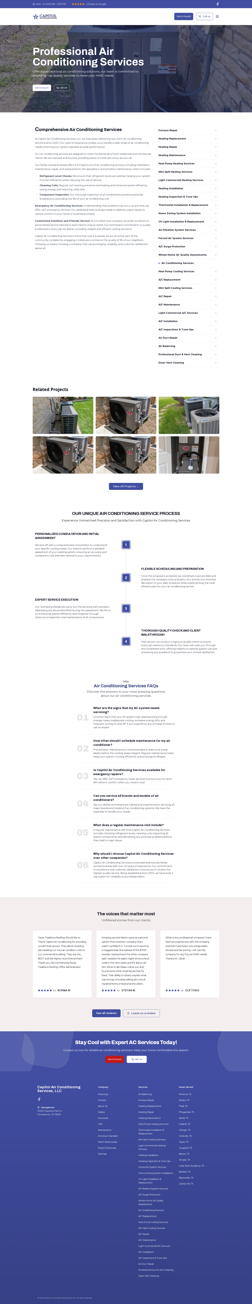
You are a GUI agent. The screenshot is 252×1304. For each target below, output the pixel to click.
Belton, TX (184, 1154)
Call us (206, 16)
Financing (103, 1094)
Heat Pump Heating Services (153, 1124)
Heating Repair (146, 1112)
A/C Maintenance (147, 1240)
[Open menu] (217, 17)
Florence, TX (185, 1094)
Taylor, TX (183, 1142)
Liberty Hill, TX (186, 1183)
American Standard (108, 1136)
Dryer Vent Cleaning (148, 1276)
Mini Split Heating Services (152, 1139)
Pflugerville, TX (186, 1112)
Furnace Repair (146, 1100)
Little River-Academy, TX (191, 1166)
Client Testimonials (107, 1142)
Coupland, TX (185, 1148)
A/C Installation (146, 1252)
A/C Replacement (147, 1216)
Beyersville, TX (186, 1177)
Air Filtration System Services (153, 1188)
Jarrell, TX (183, 1118)
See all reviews (106, 1013)
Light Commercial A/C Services (154, 1246)
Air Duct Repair (146, 1264)
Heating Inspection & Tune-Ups (154, 1161)
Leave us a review (143, 1013)
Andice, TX (184, 1100)
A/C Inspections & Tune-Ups (152, 1258)
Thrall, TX (183, 1106)
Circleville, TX (185, 1136)
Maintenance (104, 1130)
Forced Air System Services (152, 1167)
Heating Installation (148, 1155)
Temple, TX (184, 1160)
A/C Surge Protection (149, 1194)
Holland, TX (184, 1124)
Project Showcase (107, 1148)
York (100, 1124)
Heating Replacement (149, 1106)
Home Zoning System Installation (155, 1173)
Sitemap (102, 1154)
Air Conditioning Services (151, 1210)
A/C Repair (143, 1234)
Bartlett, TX (184, 1171)
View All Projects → (126, 486)
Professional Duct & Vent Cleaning (155, 1270)
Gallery (101, 1112)
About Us (102, 1106)
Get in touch (184, 16)
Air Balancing (145, 1094)
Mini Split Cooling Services (151, 1228)
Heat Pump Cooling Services (153, 1222)
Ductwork (103, 1118)
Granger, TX (185, 1130)
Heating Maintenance (149, 1118)
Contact (102, 1100)
